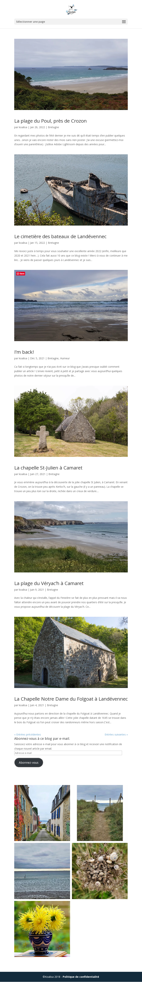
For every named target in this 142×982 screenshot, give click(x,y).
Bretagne (53, 127)
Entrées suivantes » (116, 734)
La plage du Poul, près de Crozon (50, 120)
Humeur (65, 358)
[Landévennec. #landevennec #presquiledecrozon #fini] (42, 813)
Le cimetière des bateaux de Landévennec (60, 236)
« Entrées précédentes (27, 734)
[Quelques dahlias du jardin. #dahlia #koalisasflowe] (42, 929)
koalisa (23, 127)
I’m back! (24, 352)
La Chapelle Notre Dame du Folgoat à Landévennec (71, 698)
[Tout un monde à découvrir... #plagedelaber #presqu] (100, 871)
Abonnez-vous (28, 763)
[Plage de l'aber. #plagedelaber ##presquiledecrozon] (42, 871)
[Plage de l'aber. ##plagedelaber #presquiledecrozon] (100, 813)
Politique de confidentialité (81, 976)
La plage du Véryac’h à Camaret (49, 583)
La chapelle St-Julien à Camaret (48, 467)
